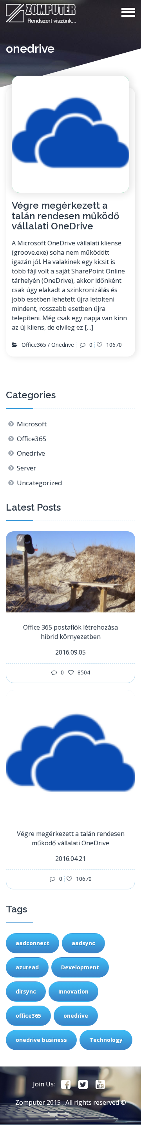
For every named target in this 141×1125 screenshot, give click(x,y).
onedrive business (41, 1039)
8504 (83, 672)
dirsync (26, 991)
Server (26, 467)
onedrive (75, 1015)
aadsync (83, 943)
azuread (27, 967)
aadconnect (32, 943)
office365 (28, 1015)
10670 (113, 345)
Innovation (73, 991)
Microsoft (32, 423)
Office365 (34, 345)
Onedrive (62, 345)
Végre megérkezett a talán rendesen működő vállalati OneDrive (65, 216)
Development (80, 967)
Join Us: (44, 1084)
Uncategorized (39, 482)
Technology (106, 1039)
